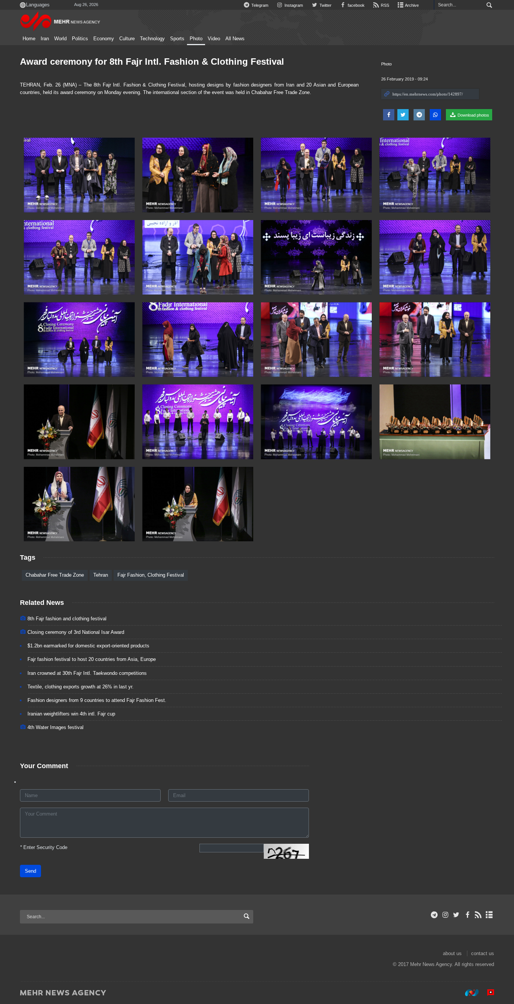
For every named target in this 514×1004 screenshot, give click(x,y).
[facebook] (467, 915)
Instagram (293, 5)
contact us (482, 953)
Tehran (100, 575)
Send (30, 871)
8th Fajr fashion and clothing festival (66, 618)
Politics (80, 38)
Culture (127, 38)
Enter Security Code (43, 847)
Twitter (324, 5)
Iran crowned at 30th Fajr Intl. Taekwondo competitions (87, 673)
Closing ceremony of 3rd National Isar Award (75, 632)
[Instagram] (445, 915)
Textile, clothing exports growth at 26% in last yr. (80, 687)
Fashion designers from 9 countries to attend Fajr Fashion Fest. (96, 700)
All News (235, 38)
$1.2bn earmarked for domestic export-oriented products (88, 646)
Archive (411, 5)
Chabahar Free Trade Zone (55, 575)
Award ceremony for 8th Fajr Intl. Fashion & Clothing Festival (152, 61)
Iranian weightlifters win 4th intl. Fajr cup (71, 714)
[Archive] (489, 915)
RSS (384, 5)
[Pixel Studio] (487, 992)
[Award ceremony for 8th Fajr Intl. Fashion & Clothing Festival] (79, 175)
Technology (152, 38)
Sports (177, 38)
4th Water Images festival (55, 727)
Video (214, 38)
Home (29, 38)
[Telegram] (434, 915)
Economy (103, 38)
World (60, 38)
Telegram (259, 5)
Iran (45, 38)
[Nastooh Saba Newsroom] (468, 992)
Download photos (472, 115)
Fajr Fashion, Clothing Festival (150, 575)
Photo (196, 38)
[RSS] (478, 915)
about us (452, 953)
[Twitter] (456, 915)
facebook (356, 5)
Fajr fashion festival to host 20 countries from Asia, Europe (91, 659)
